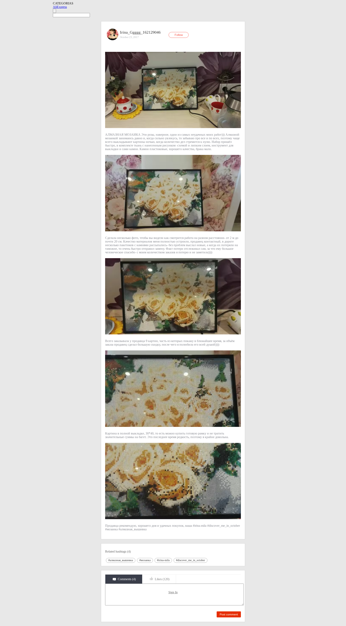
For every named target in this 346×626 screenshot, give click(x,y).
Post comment (229, 614)
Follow (179, 34)
